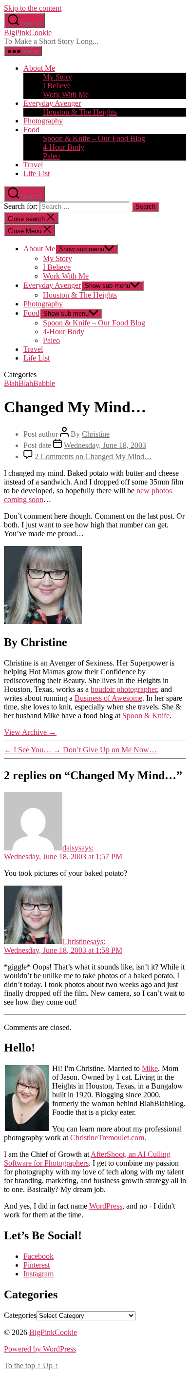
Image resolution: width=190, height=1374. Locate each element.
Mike (150, 1068)
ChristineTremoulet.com (107, 1137)
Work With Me (66, 94)
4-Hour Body (63, 147)
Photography (43, 121)
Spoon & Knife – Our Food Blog (94, 138)
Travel (33, 165)
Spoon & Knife (146, 715)
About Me (39, 68)
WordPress (105, 1206)
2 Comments (93, 456)
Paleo (51, 156)
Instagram (38, 1274)
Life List (36, 173)
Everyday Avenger (52, 103)
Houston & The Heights (80, 112)
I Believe (57, 85)
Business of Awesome (108, 698)
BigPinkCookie (28, 32)
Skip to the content (32, 8)
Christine (96, 434)
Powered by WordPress (40, 1349)
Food (31, 129)
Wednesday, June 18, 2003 (105, 445)
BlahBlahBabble (29, 383)
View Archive (30, 732)
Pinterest (36, 1265)
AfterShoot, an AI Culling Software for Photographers (87, 1158)
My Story (57, 77)
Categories (20, 1315)
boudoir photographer (124, 689)
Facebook (38, 1256)
